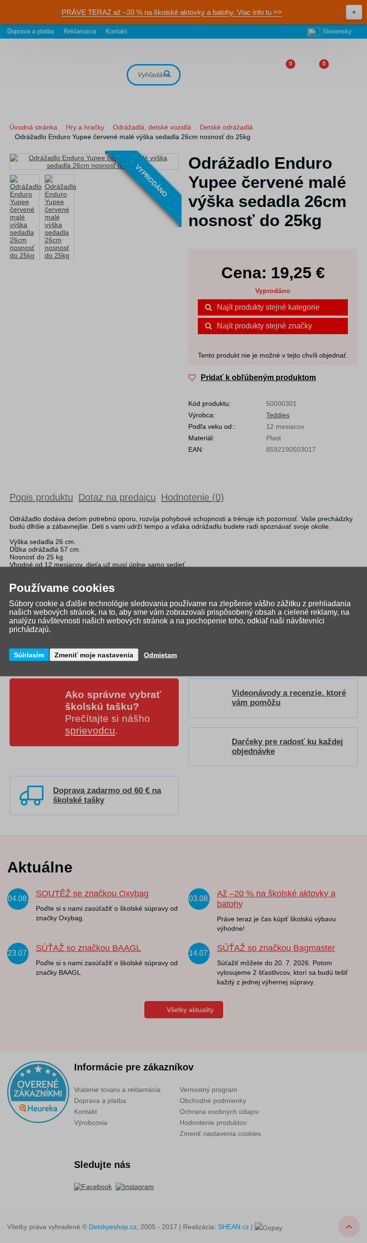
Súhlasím (29, 655)
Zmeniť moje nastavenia (93, 655)
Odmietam (160, 655)
